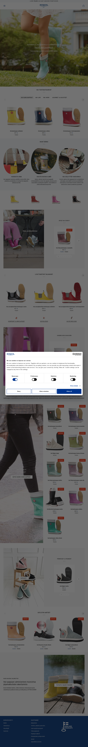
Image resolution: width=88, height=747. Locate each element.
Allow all (69, 391)
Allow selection (44, 391)
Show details (74, 386)
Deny (18, 391)
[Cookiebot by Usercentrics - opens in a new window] (73, 354)
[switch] (34, 379)
